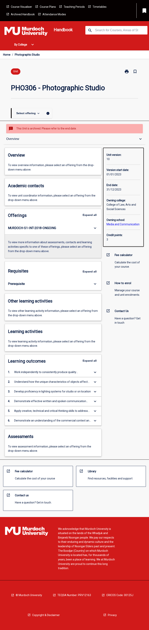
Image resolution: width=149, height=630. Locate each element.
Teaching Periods (74, 6)
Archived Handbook (23, 14)
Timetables (100, 6)
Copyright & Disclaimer (46, 615)
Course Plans (48, 6)
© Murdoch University (29, 595)
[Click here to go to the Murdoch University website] (26, 32)
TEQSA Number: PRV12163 (74, 595)
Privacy (112, 615)
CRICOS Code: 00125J (119, 595)
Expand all (90, 214)
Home (6, 54)
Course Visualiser (21, 6)
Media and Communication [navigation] (123, 224)
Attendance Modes (54, 14)
